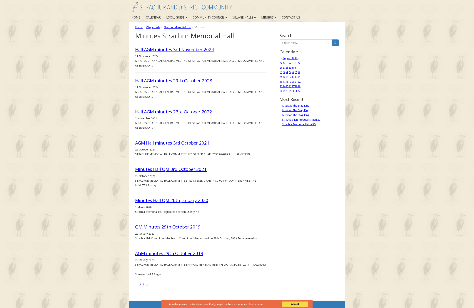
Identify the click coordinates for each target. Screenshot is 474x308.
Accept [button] (295, 304)
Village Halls (243, 17)
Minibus (267, 17)
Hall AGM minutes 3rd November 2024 (174, 49)
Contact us (291, 17)
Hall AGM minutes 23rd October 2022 (173, 112)
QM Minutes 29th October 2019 (168, 227)
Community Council (209, 17)
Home (135, 17)
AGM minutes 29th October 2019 (169, 253)
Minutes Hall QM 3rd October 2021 (171, 169)
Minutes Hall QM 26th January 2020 (171, 200)
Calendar (153, 17)
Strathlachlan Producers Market (301, 119)
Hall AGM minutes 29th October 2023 (173, 80)
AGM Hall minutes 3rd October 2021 (172, 143)
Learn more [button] (256, 304)
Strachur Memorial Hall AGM (299, 124)
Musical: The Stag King (295, 105)
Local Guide (175, 17)
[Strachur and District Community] (182, 6)
